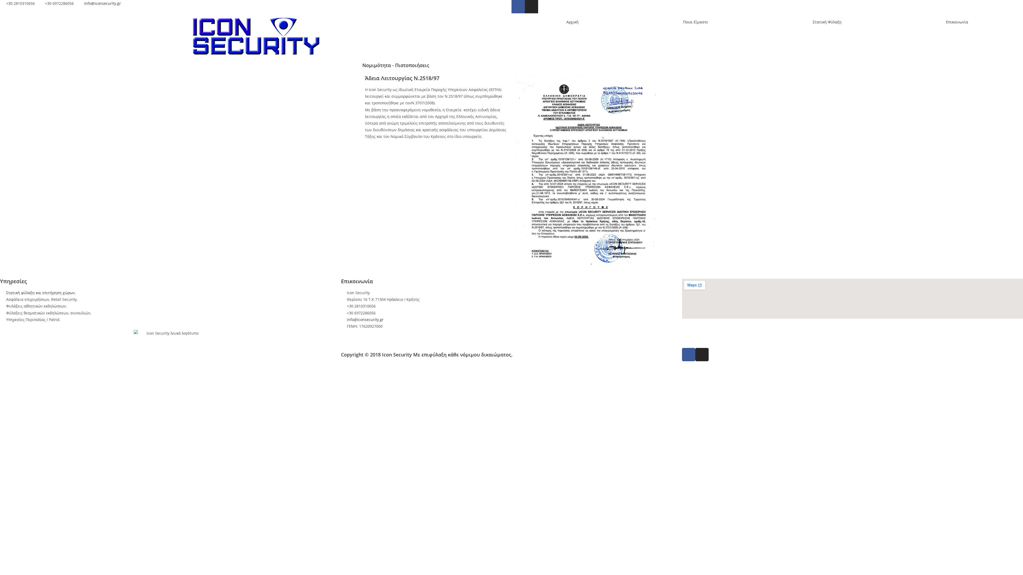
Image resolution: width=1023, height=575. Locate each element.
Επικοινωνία (957, 21)
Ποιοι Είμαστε (695, 21)
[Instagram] (531, 6)
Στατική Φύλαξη (827, 21)
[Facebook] (518, 6)
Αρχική (572, 21)
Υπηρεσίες (13, 281)
